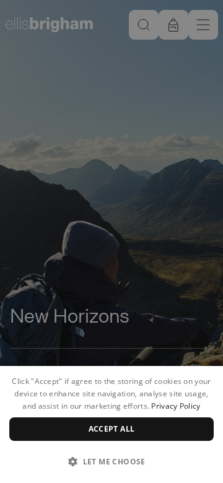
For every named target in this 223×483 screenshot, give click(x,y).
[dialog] (111, 424)
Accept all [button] (112, 429)
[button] (111, 461)
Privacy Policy (175, 406)
